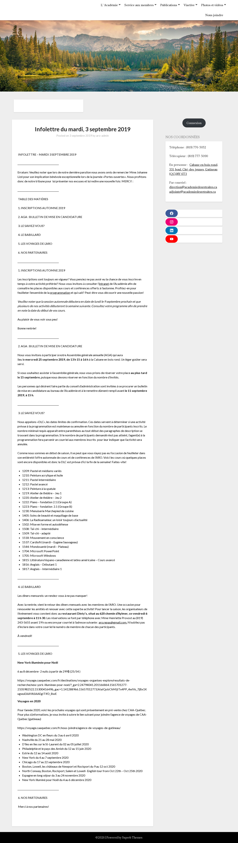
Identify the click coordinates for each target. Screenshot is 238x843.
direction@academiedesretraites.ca (193, 187)
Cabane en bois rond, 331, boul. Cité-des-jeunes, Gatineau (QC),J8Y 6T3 (193, 169)
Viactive (189, 5)
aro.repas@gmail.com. (113, 622)
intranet (104, 283)
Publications (168, 5)
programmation (60, 292)
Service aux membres (139, 5)
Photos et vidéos (212, 5)
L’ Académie (109, 5)
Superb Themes (132, 837)
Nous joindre (214, 15)
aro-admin (102, 135)
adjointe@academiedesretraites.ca (192, 191)
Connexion (194, 123)
